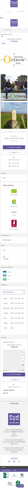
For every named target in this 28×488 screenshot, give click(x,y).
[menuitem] (14, 23)
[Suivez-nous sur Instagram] (2, 102)
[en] (23, 11)
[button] (21, 11)
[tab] (12, 292)
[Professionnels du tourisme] (2, 106)
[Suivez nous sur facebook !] (2, 99)
